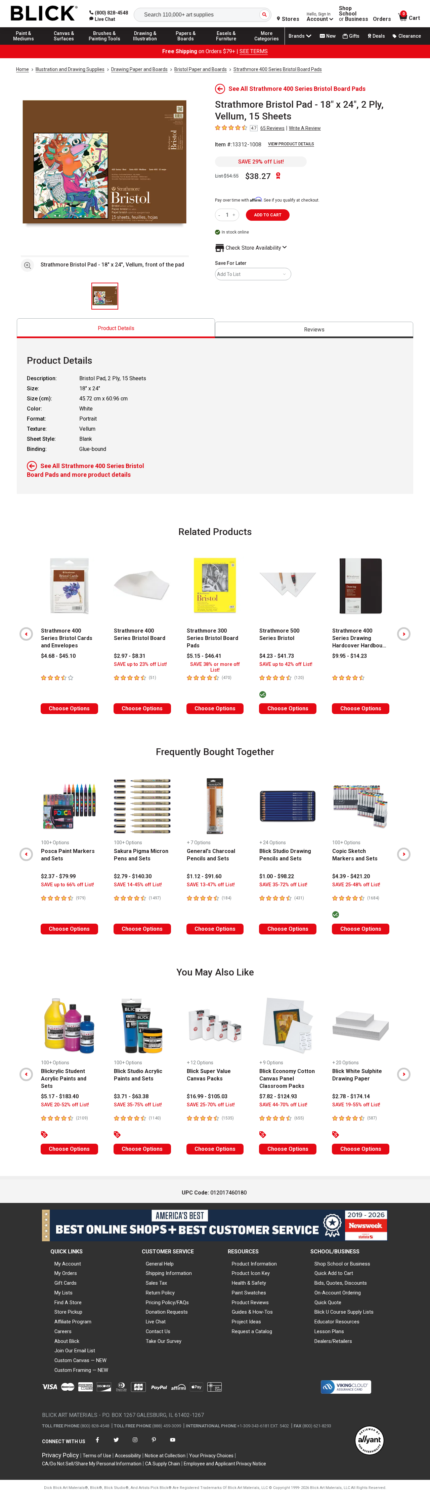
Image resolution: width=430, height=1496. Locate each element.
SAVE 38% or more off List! (215, 667)
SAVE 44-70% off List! (283, 1105)
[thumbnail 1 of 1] (104, 296)
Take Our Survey (163, 1341)
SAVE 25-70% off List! (211, 1105)
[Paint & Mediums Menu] (23, 44)
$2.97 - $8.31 (129, 656)
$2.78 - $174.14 (351, 1096)
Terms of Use (97, 1455)
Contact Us (158, 1331)
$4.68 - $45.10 (58, 656)
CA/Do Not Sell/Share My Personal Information (91, 1463)
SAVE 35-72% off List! (283, 885)
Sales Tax (156, 1283)
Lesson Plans (329, 1331)
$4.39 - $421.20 (351, 876)
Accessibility (128, 1455)
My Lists (63, 1293)
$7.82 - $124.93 (278, 1096)
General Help (160, 1264)
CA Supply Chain (162, 1463)
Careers (63, 1331)
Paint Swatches (249, 1293)
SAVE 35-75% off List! (138, 1105)
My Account (67, 1264)
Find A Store (68, 1302)
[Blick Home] (44, 13)
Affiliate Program (72, 1322)
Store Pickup (68, 1312)
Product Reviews (250, 1302)
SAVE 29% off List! (261, 161)
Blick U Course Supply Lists (344, 1312)
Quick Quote (327, 1302)
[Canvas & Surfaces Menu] (64, 44)
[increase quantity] (234, 214)
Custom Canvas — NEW (80, 1360)
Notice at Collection (165, 1455)
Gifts (354, 36)
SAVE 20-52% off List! (65, 1105)
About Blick (66, 1341)
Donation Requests (167, 1312)
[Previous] (26, 634)
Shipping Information (169, 1273)
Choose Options (69, 708)
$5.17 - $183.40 (60, 1096)
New (331, 36)
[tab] (116, 328)
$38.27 (258, 176)
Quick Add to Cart (333, 1273)
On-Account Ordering (337, 1293)
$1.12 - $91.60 (204, 876)
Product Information (254, 1264)
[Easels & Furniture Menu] (226, 44)
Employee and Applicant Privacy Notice (225, 1463)
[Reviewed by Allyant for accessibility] (369, 1441)
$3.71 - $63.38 (131, 1096)
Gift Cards (65, 1283)
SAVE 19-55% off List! (356, 1105)
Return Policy (160, 1293)
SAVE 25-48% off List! (356, 885)
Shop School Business (353, 14)
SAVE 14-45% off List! (138, 885)
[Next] (404, 634)
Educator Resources (336, 1322)
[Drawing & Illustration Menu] (145, 44)
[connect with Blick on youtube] (172, 1444)
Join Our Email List (74, 1351)
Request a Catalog (252, 1331)
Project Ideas (246, 1322)
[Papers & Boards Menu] (186, 44)
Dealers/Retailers (333, 1341)
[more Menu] (267, 44)
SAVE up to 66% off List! (67, 885)
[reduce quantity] (220, 214)
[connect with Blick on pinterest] (154, 1444)
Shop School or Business (342, 1264)
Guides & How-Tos (252, 1312)
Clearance (409, 36)
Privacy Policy (60, 1455)
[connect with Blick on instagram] (135, 1444)
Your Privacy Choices (211, 1455)
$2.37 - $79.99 (58, 876)
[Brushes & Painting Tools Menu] (104, 44)
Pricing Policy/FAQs (167, 1302)
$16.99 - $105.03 (207, 1096)
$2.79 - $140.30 (133, 876)
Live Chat (156, 1322)
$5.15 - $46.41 (204, 656)
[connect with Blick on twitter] (116, 1444)
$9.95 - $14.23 (349, 656)
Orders (382, 19)
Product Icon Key (251, 1273)
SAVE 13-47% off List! (211, 885)
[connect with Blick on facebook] (97, 1444)
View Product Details (291, 144)
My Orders (65, 1273)
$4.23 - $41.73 (276, 656)
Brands (297, 36)
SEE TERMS (254, 51)
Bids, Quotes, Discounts (340, 1283)
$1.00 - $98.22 (276, 876)
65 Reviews (272, 128)
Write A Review (305, 128)
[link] (102, 19)
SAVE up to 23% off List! (140, 664)
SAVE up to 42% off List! (285, 664)
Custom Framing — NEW (81, 1370)
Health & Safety (249, 1283)
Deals (379, 36)
